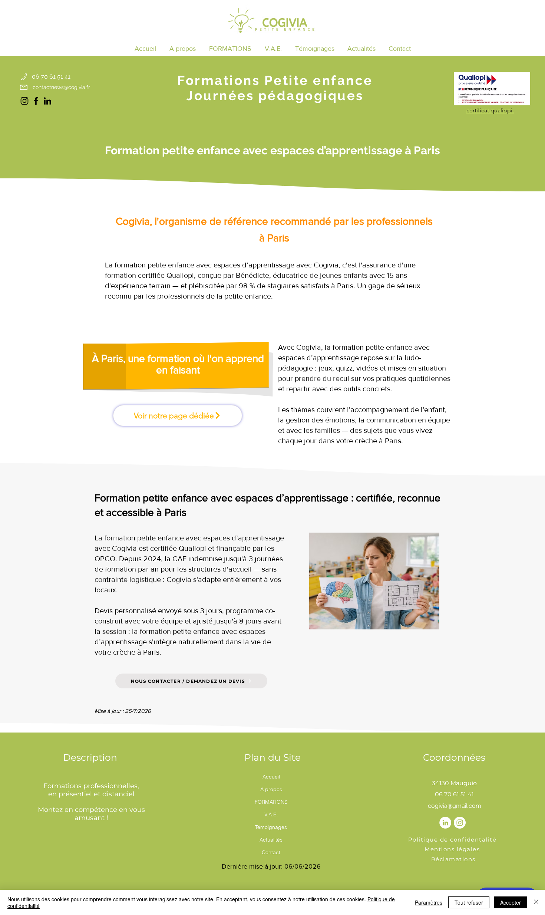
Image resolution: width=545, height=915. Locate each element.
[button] (230, 48)
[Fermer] (536, 902)
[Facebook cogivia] (36, 101)
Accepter (510, 902)
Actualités (271, 839)
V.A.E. (271, 814)
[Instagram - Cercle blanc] (460, 823)
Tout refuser (469, 902)
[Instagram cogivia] (24, 101)
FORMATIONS (271, 802)
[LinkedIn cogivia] (47, 101)
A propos (271, 789)
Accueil (271, 776)
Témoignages (271, 827)
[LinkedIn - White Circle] (445, 823)
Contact (271, 852)
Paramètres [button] (428, 902)
